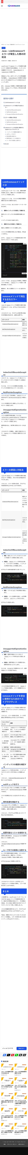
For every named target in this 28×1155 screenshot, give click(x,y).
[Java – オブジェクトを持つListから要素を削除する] (21, 1080)
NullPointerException (11, 112)
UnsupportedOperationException (14, 114)
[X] (8, 1055)
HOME (5, 1144)
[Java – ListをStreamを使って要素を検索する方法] (7, 1111)
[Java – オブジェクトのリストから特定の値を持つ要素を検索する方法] (21, 1096)
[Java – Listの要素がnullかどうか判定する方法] (7, 1080)
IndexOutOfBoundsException (13, 110)
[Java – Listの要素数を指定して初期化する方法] (7, 1126)
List (23, 44)
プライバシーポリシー (12, 1144)
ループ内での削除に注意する (13, 140)
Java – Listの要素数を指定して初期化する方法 (7, 1131)
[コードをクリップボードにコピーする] (25, 246)
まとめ (7, 144)
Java (8, 44)
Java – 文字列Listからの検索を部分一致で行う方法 (7, 1102)
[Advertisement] (14, 26)
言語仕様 (12, 44)
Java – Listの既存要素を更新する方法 (21, 1072)
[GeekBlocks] (14, 5)
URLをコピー (22, 1048)
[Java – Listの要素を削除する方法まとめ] (7, 1067)
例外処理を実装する (11, 136)
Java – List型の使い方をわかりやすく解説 (21, 1116)
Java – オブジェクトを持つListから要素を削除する (20, 1087)
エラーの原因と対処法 (11, 117)
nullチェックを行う (11, 134)
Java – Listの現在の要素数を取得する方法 (21, 1131)
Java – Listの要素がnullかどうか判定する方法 (7, 1086)
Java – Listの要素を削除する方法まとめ (7, 1072)
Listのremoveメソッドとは (12, 102)
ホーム (4, 44)
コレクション (18, 44)
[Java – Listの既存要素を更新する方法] (21, 1067)
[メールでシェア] (20, 1055)
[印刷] (24, 1055)
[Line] (16, 1055)
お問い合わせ (21, 1144)
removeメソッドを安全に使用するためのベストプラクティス (14, 128)
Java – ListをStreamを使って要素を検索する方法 (7, 1117)
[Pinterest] (12, 1055)
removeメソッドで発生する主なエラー (14, 106)
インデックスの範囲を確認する (14, 132)
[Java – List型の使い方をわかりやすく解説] (21, 1111)
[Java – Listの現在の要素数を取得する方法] (21, 1126)
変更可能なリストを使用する (13, 138)
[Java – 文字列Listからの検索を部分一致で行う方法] (7, 1096)
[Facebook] (4, 1055)
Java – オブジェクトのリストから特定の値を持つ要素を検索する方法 (21, 1102)
